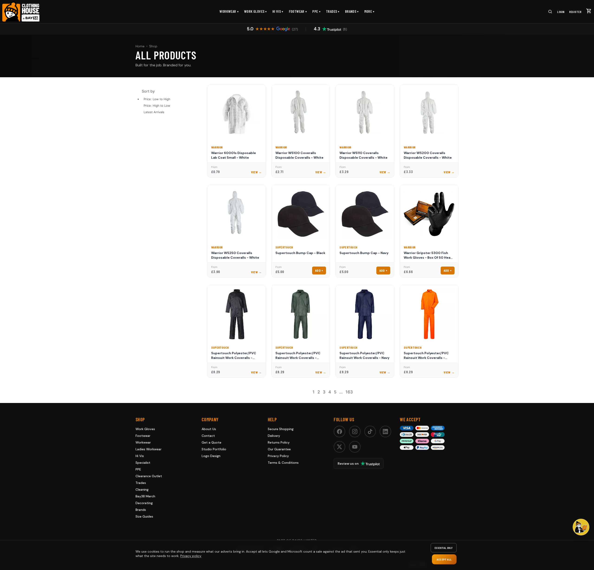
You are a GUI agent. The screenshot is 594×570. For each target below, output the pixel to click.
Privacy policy (190, 556)
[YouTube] (355, 447)
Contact (208, 436)
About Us (209, 429)
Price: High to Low (157, 105)
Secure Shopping (281, 429)
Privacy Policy (278, 456)
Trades (332, 11)
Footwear (298, 11)
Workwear (229, 11)
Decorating (144, 503)
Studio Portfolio (214, 449)
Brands (352, 11)
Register (575, 12)
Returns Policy (279, 442)
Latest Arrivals (154, 112)
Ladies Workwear (148, 449)
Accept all (444, 559)
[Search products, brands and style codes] (550, 11)
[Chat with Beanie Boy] (581, 527)
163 (349, 392)
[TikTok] (370, 431)
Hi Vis (277, 11)
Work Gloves (255, 11)
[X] (339, 447)
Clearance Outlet (149, 476)
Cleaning (142, 489)
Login (560, 12)
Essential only (444, 547)
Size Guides (144, 516)
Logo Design (211, 456)
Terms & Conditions (283, 463)
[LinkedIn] (385, 431)
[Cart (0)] (589, 11)
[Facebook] (339, 431)
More (369, 11)
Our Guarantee (279, 449)
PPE (316, 11)
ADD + (319, 270)
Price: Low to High (157, 99)
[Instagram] (355, 431)
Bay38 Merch (145, 496)
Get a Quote (211, 442)
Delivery (274, 436)
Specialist (143, 463)
